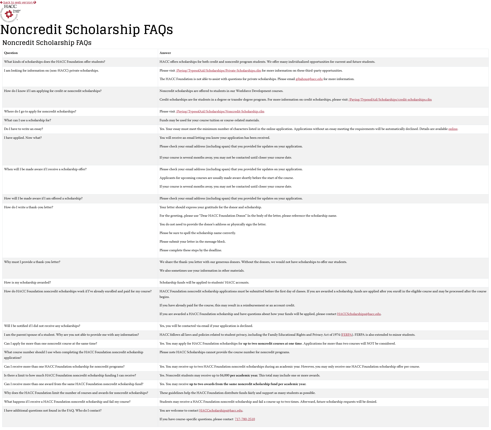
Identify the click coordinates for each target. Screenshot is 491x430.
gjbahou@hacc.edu (309, 79)
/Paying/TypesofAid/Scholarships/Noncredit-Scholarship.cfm (220, 111)
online (452, 129)
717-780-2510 (245, 419)
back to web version (18, 2)
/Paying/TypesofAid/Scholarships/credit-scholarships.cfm (390, 100)
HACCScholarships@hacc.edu (359, 314)
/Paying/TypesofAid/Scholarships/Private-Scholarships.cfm (218, 71)
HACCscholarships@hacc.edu (220, 411)
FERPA (347, 335)
